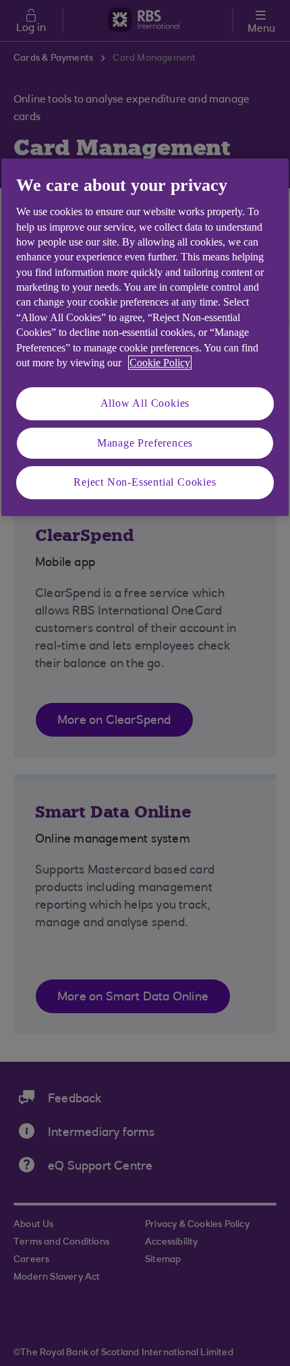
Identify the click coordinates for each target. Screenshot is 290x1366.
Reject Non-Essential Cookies (145, 482)
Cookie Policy (159, 362)
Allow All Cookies (145, 403)
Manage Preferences (145, 443)
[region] (145, 337)
